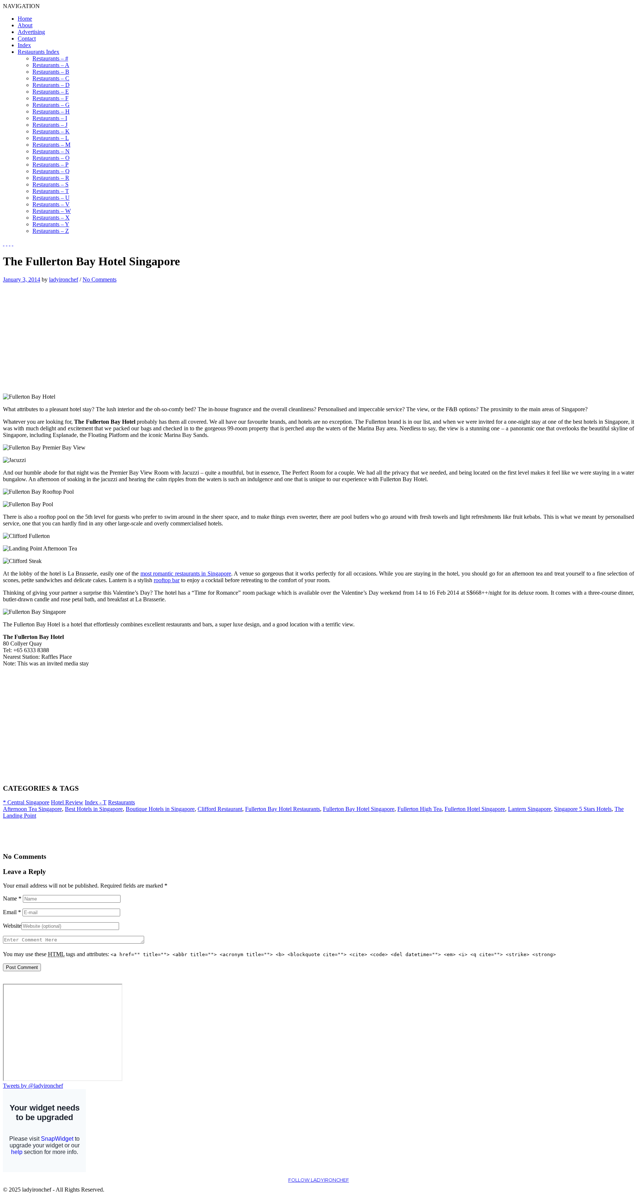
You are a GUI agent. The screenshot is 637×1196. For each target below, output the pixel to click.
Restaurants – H (51, 111)
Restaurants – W (51, 211)
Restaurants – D (51, 85)
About (25, 25)
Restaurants (121, 802)
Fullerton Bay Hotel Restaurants (282, 809)
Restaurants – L (50, 138)
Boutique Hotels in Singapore (160, 809)
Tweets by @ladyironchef (33, 1086)
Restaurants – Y (50, 224)
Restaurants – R (50, 178)
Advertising (31, 32)
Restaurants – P (50, 164)
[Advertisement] (65, 334)
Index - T (96, 802)
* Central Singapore (26, 802)
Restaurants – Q (51, 171)
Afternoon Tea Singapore (32, 809)
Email (12, 912)
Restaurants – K (51, 131)
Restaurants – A (50, 65)
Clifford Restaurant (220, 809)
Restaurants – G (51, 105)
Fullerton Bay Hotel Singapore (358, 809)
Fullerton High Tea (419, 809)
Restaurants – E (50, 91)
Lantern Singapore (529, 809)
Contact (27, 38)
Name (12, 898)
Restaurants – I (49, 118)
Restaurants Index (38, 52)
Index (24, 45)
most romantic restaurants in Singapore (185, 573)
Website (12, 926)
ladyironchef (63, 279)
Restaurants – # (50, 58)
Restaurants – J (49, 125)
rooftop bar (167, 580)
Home (25, 18)
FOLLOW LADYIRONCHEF (318, 1180)
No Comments (99, 279)
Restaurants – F (50, 98)
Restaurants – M (51, 144)
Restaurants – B (50, 72)
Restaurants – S (50, 184)
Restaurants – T (50, 191)
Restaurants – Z (50, 231)
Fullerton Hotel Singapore (475, 809)
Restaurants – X (51, 217)
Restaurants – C (50, 78)
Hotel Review (67, 802)
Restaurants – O (51, 158)
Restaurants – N (51, 151)
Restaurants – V (51, 204)
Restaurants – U (51, 198)
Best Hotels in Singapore (94, 809)
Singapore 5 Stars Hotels (583, 809)
